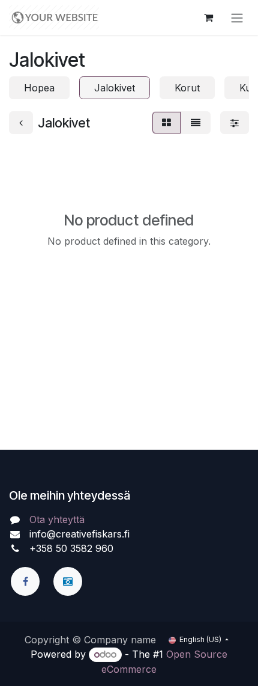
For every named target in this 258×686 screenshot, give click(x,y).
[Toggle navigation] (237, 17)
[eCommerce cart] (208, 17)
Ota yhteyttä (57, 519)
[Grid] (166, 122)
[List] (196, 122)
